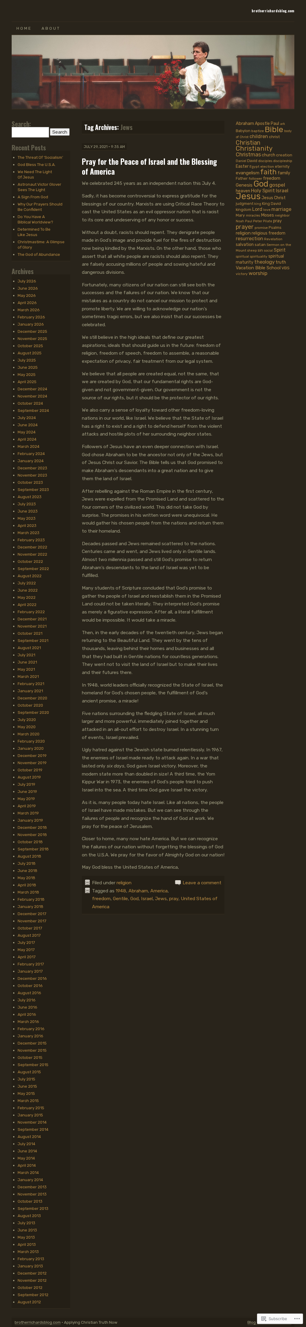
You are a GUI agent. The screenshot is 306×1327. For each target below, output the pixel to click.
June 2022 (28, 590)
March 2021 (28, 676)
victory (242, 274)
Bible (274, 129)
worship (258, 273)
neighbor (282, 215)
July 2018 (27, 863)
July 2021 (26, 654)
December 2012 (32, 1273)
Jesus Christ (273, 197)
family (284, 173)
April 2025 (27, 381)
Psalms (275, 227)
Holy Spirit (263, 191)
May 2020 (27, 726)
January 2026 (31, 324)
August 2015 (29, 1071)
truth (281, 262)
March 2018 (28, 892)
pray (173, 898)
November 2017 (32, 920)
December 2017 (32, 913)
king (257, 204)
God (134, 898)
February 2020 (31, 741)
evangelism (247, 173)
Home (24, 28)
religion (124, 882)
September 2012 (33, 1294)
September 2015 (33, 1064)
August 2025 (30, 352)
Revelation (273, 239)
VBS (285, 267)
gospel (277, 185)
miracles (253, 215)
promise (261, 228)
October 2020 (30, 705)
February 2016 (31, 1028)
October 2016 (30, 985)
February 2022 (31, 611)
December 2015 (32, 1043)
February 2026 (31, 317)
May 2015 (26, 1093)
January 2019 (30, 820)
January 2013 (30, 1265)
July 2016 (27, 999)
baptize (257, 131)
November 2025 (32, 338)
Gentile (120, 898)
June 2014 (27, 1150)
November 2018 (32, 834)
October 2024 (30, 403)
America (159, 891)
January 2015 (30, 1115)
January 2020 (31, 748)
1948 (121, 891)
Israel (147, 898)
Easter (242, 166)
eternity (282, 166)
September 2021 (33, 640)
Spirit (280, 250)
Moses (267, 215)
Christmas (248, 154)
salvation (245, 244)
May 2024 (27, 432)
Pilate (267, 221)
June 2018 (27, 870)
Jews (161, 898)
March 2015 (28, 1100)
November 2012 (32, 1280)
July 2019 (26, 784)
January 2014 (30, 1179)
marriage (281, 209)
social (268, 251)
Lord (257, 209)
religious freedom (268, 233)
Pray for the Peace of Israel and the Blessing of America (149, 166)
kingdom (243, 209)
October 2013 (30, 1201)
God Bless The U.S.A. (37, 164)
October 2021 (30, 633)
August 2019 (29, 777)
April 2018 (27, 884)
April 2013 (27, 1244)
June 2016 (27, 1007)
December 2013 (32, 1186)
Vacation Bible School (258, 267)
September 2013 (33, 1208)
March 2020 (28, 733)
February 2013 (31, 1258)
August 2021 (29, 647)
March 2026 (29, 309)
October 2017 (30, 928)
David (252, 160)
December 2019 (32, 755)
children (259, 136)
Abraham (138, 891)
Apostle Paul (267, 123)
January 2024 (31, 460)
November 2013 (32, 1194)
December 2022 (32, 547)
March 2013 (28, 1251)
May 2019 (26, 798)
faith (268, 172)
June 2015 (27, 1086)
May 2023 (27, 518)
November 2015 (32, 1050)
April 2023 (27, 525)
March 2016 (28, 1021)
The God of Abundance (39, 254)
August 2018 (29, 856)
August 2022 (30, 575)
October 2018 (30, 841)
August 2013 (29, 1215)
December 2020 (32, 698)
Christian (248, 142)
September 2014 (33, 1129)
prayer (245, 226)
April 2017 (27, 956)
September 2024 (33, 410)
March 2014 (28, 1172)
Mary (240, 215)
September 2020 (33, 712)
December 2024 (32, 388)
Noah (240, 221)
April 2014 (27, 1165)
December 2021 (32, 618)
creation (284, 154)
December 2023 (32, 467)
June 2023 (28, 511)
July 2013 (26, 1222)
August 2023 (30, 496)
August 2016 (29, 992)
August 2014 (29, 1136)
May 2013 (26, 1237)
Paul (248, 221)
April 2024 (27, 439)
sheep (252, 251)
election (267, 166)
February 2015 (31, 1107)
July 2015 (26, 1079)
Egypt (254, 166)
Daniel (241, 161)
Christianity (254, 148)
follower (255, 178)
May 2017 (26, 949)
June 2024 (28, 424)
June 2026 (28, 288)
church (268, 155)
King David (271, 203)
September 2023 (33, 489)
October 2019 (30, 769)
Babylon (243, 131)
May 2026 (27, 295)
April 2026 (27, 302)
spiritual (242, 256)
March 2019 (28, 813)
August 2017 (29, 935)
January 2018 (30, 906)
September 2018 (33, 849)
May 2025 (27, 374)
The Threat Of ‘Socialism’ (40, 157)
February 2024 (31, 453)
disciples (265, 161)
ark (282, 124)
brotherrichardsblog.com (273, 10)
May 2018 (26, 877)
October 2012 (30, 1287)
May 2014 (26, 1158)
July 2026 (27, 281)
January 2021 (30, 690)
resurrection (249, 238)
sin (260, 250)
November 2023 (32, 475)
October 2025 (30, 345)
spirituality (258, 256)
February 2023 (31, 539)
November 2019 (32, 762)
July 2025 (27, 360)
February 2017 (31, 964)
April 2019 (27, 805)
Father (242, 178)
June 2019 (27, 791)
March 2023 (28, 532)
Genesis (244, 185)
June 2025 (28, 367)
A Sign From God (33, 196)
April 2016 (27, 1014)
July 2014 (26, 1143)
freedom (101, 898)
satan (260, 244)
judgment (244, 203)
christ (274, 136)
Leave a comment (202, 882)
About (51, 28)
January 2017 (30, 971)
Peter (257, 221)
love (266, 210)
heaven (243, 191)
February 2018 (31, 899)
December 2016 (32, 978)
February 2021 (31, 683)
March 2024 (28, 446)
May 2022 (27, 597)
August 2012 (29, 1301)
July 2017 (26, 942)
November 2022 (32, 554)
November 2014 (32, 1122)
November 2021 (32, 626)
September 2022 (33, 568)
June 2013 (27, 1230)
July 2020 (27, 719)
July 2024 (27, 417)
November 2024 (32, 396)
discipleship (282, 161)
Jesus (248, 196)
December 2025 (32, 331)
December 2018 (32, 827)
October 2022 (30, 561)
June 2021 (27, 662)
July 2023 (27, 503)
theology (264, 262)
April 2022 (27, 604)
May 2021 (26, 669)
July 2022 (27, 583)
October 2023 (30, 482)
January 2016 (30, 1035)
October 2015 (30, 1057)
